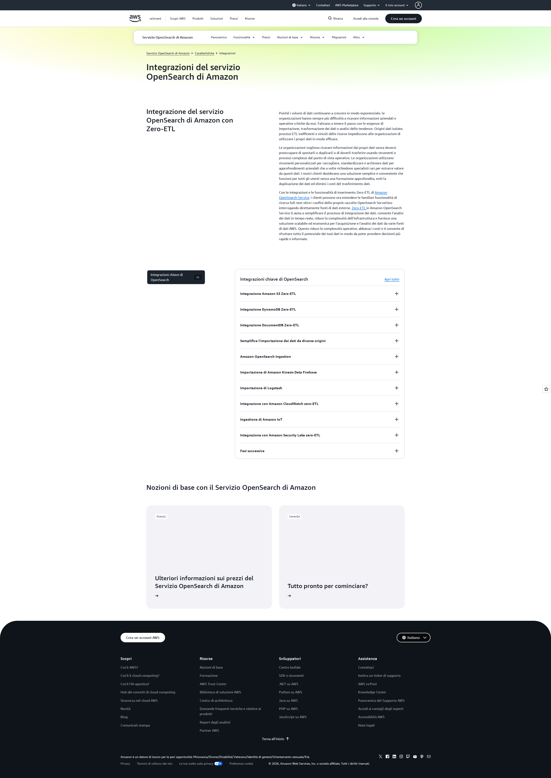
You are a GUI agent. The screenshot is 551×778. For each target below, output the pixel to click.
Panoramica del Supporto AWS (381, 700)
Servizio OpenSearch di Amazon (168, 53)
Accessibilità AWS (371, 717)
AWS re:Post (367, 684)
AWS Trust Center (213, 684)
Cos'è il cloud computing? (140, 675)
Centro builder (290, 667)
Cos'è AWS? (129, 667)
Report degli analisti (215, 722)
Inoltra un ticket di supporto (379, 675)
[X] (380, 757)
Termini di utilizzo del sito (154, 763)
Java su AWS (288, 700)
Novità (125, 708)
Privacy (125, 763)
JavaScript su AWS (293, 717)
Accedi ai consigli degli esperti (380, 708)
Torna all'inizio (273, 739)
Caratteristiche (204, 53)
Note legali (366, 725)
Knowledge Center (372, 692)
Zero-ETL (359, 208)
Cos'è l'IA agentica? (135, 684)
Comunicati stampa (135, 725)
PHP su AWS (288, 708)
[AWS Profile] (418, 5)
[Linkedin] (394, 757)
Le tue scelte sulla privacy (196, 763)
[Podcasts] (422, 757)
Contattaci (366, 667)
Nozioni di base (211, 667)
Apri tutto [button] (391, 279)
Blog (124, 717)
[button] (178, 18)
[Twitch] (408, 757)
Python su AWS (290, 692)
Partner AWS (209, 730)
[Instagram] (401, 757)
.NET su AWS (288, 684)
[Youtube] (415, 757)
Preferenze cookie (241, 763)
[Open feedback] (546, 389)
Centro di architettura (216, 700)
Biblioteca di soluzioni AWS (220, 692)
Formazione (209, 675)
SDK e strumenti (291, 675)
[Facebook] (387, 757)
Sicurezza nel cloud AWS (139, 700)
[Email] (428, 757)
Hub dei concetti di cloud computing (148, 692)
